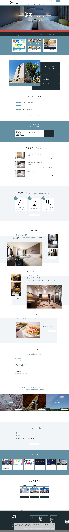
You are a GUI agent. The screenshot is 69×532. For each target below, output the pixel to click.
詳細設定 (29, 528)
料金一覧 (20, 135)
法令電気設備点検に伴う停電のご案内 (27, 109)
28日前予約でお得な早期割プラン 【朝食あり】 (35, 154)
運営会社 (51, 516)
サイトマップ (51, 517)
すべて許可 (50, 528)
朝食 (34, 4)
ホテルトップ (51, 521)
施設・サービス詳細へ (16, 298)
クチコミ (52, 4)
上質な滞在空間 (46, 79)
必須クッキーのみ (39, 528)
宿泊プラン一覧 (51, 34)
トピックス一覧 (40, 516)
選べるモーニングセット (48, 83)
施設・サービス (30, 4)
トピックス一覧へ (34, 115)
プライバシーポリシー (41, 521)
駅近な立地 (45, 74)
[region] (34, 106)
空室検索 (40, 34)
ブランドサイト (51, 522)
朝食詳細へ (52, 330)
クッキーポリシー (41, 522)
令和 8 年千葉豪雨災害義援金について (27, 105)
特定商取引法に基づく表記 (42, 520)
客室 (25, 4)
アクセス (38, 4)
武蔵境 (22, 510)
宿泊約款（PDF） (41, 519)
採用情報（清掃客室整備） (52, 519)
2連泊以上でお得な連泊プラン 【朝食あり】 (34, 163)
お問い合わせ (40, 518)
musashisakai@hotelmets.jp (18, 375)
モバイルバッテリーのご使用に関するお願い (27, 102)
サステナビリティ (57, 4)
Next (67, 464)
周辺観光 (43, 4)
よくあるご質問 (40, 517)
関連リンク (51, 520)
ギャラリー (47, 4)
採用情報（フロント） (52, 518)
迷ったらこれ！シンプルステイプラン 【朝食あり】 (36, 172)
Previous (1, 464)
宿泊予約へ (48, 134)
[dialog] (34, 526)
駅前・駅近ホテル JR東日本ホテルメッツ (16, 510)
